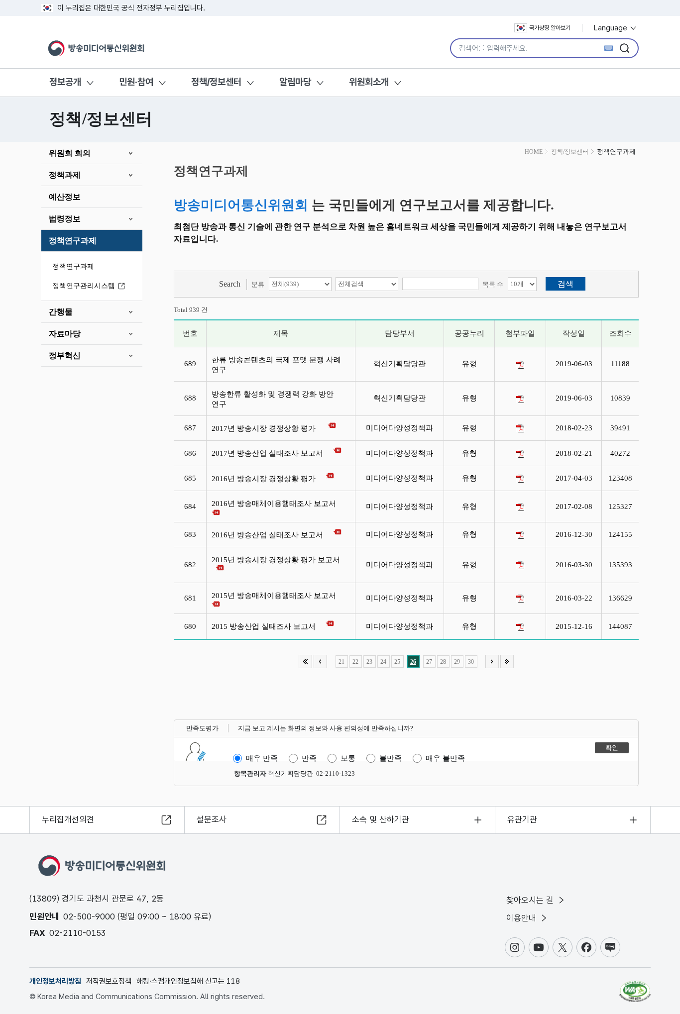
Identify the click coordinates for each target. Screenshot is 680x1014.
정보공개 (65, 82)
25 (397, 661)
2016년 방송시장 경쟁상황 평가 (266, 479)
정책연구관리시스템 (83, 286)
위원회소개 (369, 82)
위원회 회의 (70, 153)
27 (429, 661)
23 (369, 661)
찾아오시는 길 (531, 900)
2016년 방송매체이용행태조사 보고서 (276, 503)
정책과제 (65, 175)
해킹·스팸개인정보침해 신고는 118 (188, 981)
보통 (347, 758)
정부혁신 (65, 355)
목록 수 (492, 284)
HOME (534, 151)
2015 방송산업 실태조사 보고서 (266, 626)
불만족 (390, 758)
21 (341, 661)
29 (457, 661)
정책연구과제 (73, 240)
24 (383, 661)
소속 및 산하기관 (380, 819)
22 (355, 661)
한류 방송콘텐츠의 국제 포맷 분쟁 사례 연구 (276, 365)
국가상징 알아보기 (549, 27)
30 (471, 661)
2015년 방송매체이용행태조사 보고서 (276, 596)
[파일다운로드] (520, 365)
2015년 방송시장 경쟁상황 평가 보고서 (278, 560)
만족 (309, 758)
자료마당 (65, 333)
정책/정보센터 (216, 82)
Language (611, 27)
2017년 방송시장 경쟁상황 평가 (267, 428)
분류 (257, 284)
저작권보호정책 (108, 981)
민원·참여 (136, 82)
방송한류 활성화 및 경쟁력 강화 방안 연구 (273, 399)
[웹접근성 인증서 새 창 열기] (635, 987)
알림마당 (295, 82)
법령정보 (65, 218)
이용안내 (522, 918)
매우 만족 (262, 758)
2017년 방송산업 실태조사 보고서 (269, 453)
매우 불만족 (445, 758)
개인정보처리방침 (55, 981)
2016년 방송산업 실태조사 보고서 (269, 535)
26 (413, 661)
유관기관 (522, 819)
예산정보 (65, 197)
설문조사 (212, 819)
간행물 (61, 311)
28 (443, 661)
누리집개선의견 (68, 819)
